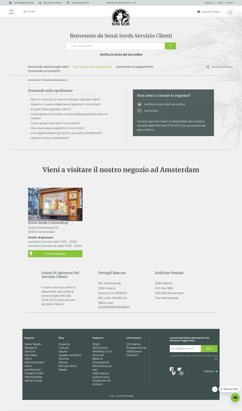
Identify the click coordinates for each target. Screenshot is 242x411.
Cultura (64, 347)
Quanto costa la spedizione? (50, 138)
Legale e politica (70, 355)
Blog (220, 2)
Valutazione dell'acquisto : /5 (121, 2)
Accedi (229, 2)
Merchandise (33, 377)
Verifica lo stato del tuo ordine (121, 54)
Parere (63, 362)
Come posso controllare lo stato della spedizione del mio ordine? (69, 116)
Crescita (64, 344)
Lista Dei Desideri (210, 11)
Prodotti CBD (34, 373)
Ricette (64, 358)
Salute (63, 351)
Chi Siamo (133, 344)
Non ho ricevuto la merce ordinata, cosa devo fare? (65, 99)
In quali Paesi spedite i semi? (51, 109)
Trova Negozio (55, 253)
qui (216, 358)
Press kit (132, 355)
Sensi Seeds (33, 80)
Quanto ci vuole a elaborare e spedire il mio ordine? (66, 104)
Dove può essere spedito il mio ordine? (57, 128)
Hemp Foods (33, 380)
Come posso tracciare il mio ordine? (55, 123)
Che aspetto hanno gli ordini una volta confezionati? (67, 133)
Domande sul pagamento (134, 66)
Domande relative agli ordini (48, 66)
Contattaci (151, 110)
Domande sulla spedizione (92, 66)
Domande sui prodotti (44, 71)
